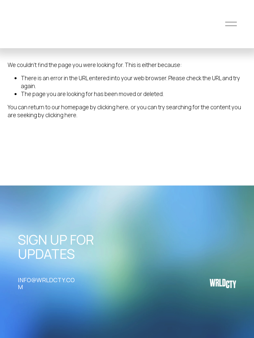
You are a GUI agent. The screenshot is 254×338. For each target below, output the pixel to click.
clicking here (112, 107)
